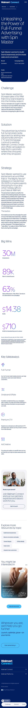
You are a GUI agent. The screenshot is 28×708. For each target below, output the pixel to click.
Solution (16, 704)
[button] (14, 669)
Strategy (24, 704)
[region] (14, 583)
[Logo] (10, 2)
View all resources (14, 606)
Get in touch (14, 506)
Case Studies (12, 6)
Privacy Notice (4, 686)
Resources (4, 6)
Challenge (8, 704)
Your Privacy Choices (13, 689)
